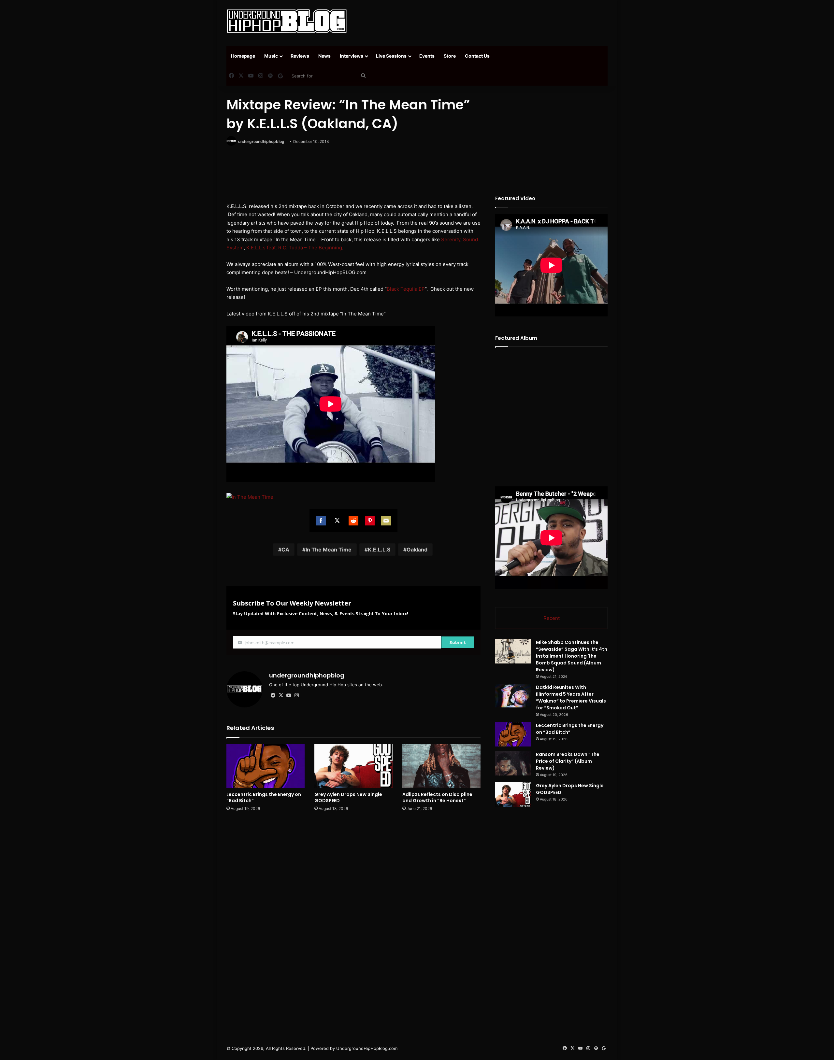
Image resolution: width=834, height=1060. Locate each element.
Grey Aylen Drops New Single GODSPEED (348, 797)
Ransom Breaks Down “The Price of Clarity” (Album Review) (567, 761)
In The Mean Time (329, 549)
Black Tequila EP (406, 289)
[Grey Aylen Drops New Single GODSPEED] (353, 766)
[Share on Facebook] (321, 520)
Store (450, 56)
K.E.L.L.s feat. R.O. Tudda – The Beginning (294, 247)
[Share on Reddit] (353, 520)
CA (285, 549)
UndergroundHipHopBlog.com (366, 1048)
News (324, 56)
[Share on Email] (386, 520)
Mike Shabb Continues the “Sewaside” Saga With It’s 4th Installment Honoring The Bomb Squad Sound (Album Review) (571, 656)
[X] (281, 695)
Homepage (243, 56)
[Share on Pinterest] (370, 520)
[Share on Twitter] (337, 520)
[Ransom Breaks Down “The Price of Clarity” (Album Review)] (513, 763)
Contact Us (477, 56)
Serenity (450, 239)
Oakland (417, 549)
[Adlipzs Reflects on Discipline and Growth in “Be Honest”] (441, 766)
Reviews (300, 56)
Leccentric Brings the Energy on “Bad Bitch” (263, 797)
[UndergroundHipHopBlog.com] (286, 21)
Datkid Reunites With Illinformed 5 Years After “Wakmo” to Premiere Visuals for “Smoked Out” (571, 697)
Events (427, 56)
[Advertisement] (482, 21)
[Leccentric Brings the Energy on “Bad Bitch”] (265, 766)
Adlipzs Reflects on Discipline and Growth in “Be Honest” (437, 797)
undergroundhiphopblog (261, 141)
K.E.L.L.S (379, 549)
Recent (551, 618)
